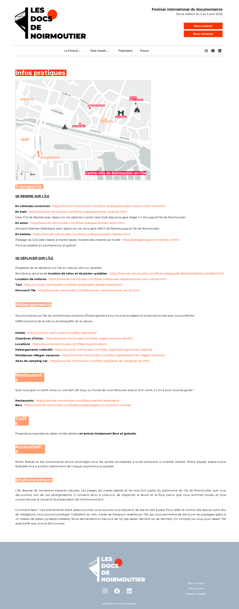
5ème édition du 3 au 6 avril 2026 (199, 14)
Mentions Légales (196, 594)
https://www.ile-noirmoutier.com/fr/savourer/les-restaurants (77, 400)
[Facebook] (213, 50)
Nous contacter (196, 583)
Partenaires (126, 50)
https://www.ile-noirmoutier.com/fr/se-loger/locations (69, 344)
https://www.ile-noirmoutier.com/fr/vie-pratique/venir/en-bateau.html (81, 234)
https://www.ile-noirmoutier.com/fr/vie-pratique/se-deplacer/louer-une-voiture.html (107, 279)
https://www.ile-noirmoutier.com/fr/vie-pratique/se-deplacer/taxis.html (73, 284)
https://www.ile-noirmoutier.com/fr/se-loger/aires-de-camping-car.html (99, 361)
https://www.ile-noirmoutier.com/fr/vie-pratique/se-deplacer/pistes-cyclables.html (166, 273)
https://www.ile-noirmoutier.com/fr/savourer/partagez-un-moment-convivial (77, 405)
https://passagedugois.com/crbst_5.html (150, 240)
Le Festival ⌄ (72, 50)
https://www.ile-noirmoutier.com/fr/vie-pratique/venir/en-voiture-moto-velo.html (108, 206)
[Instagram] (206, 50)
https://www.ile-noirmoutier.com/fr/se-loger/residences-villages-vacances (113, 355)
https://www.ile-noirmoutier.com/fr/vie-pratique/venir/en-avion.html (77, 223)
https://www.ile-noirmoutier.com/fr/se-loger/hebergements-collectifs (103, 349)
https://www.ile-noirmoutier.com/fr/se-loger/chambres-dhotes (89, 338)
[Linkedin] (219, 50)
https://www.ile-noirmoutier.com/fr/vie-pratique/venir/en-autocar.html (78, 211)
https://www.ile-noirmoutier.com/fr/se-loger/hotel (62, 333)
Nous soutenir (196, 588)
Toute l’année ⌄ (99, 50)
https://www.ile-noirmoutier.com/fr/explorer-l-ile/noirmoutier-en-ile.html (88, 290)
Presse (144, 50)
